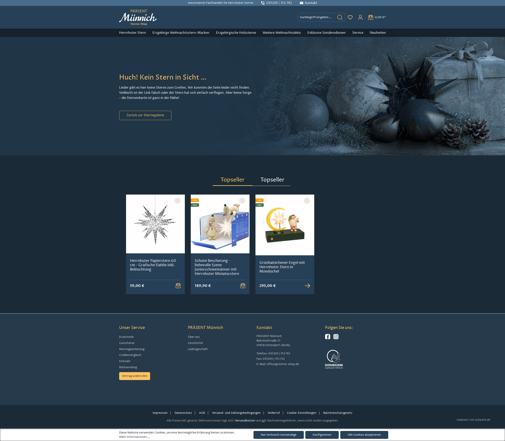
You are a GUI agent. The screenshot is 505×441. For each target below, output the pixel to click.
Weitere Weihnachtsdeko (282, 33)
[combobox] (316, 17)
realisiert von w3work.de (473, 419)
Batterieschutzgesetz (337, 413)
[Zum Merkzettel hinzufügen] (177, 200)
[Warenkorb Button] (178, 285)
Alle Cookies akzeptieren (364, 434)
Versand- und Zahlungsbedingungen (236, 413)
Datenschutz (183, 413)
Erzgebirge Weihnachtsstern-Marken (180, 33)
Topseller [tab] (233, 179)
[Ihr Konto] (360, 17)
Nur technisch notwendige (278, 434)
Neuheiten (378, 33)
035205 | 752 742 (279, 3)
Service (357, 33)
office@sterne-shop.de (283, 364)
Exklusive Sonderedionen (326, 33)
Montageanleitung (131, 349)
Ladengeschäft (198, 349)
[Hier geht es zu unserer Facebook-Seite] (327, 338)
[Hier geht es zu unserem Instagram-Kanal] (336, 338)
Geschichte (195, 343)
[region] (252, 244)
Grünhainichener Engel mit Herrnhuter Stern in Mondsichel (282, 266)
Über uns (194, 337)
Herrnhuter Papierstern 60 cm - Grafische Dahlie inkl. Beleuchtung (153, 265)
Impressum (160, 413)
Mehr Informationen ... (134, 437)
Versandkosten (245, 420)
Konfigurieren (322, 434)
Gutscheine (127, 343)
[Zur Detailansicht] (307, 285)
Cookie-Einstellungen (301, 413)
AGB (202, 413)
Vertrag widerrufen (135, 376)
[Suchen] (340, 17)
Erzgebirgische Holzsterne (236, 33)
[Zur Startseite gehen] (138, 17)
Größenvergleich (130, 355)
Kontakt (125, 361)
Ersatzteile (126, 337)
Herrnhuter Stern (132, 33)
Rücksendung (128, 367)
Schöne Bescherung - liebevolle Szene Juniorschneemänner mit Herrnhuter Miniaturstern (217, 267)
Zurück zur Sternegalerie (145, 115)
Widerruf (274, 413)
